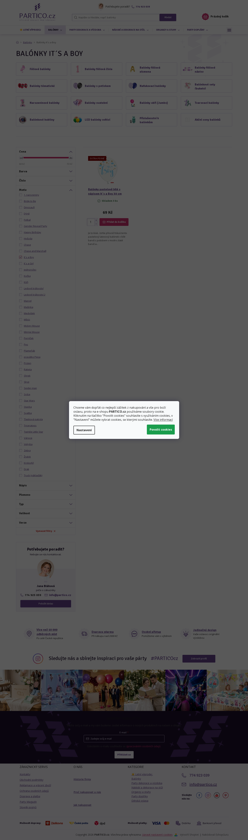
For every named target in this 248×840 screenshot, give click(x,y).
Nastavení (84, 430)
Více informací (163, 420)
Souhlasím (161, 429)
